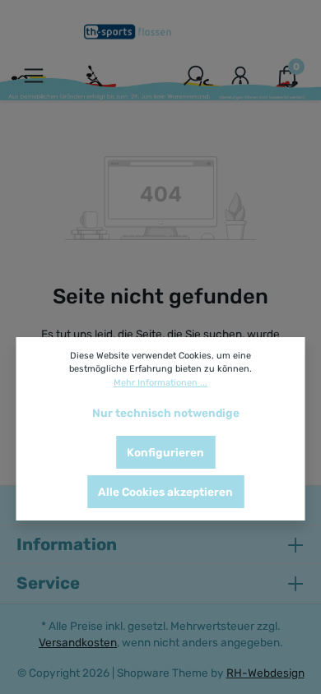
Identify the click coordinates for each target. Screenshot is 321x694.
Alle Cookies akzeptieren (165, 491)
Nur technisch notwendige (166, 412)
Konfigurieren (165, 452)
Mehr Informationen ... (160, 382)
